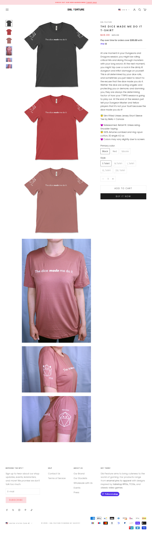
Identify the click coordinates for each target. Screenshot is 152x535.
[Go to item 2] (9, 32)
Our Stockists (80, 478)
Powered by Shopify (70, 523)
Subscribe (16, 500)
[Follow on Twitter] (13, 510)
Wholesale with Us (83, 483)
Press (76, 492)
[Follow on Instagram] (19, 510)
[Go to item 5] (9, 60)
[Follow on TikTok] (31, 510)
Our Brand (79, 473)
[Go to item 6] (9, 66)
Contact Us (54, 473)
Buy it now (123, 196)
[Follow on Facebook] (7, 510)
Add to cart (123, 188)
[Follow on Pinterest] (25, 510)
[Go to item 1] (9, 23)
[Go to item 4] (9, 51)
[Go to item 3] (9, 40)
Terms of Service (57, 478)
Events (77, 487)
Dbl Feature (106, 22)
